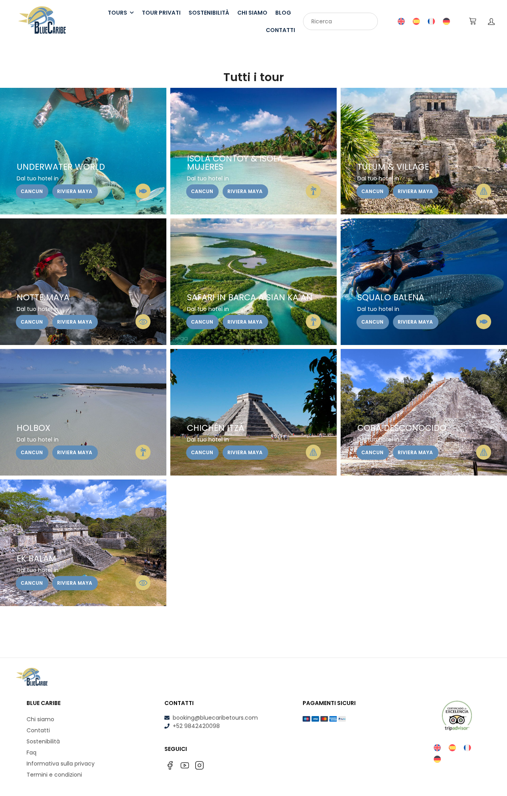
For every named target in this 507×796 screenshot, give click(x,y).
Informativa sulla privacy (61, 764)
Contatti (38, 730)
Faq (31, 752)
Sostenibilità (43, 741)
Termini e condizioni (54, 775)
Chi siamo (40, 719)
